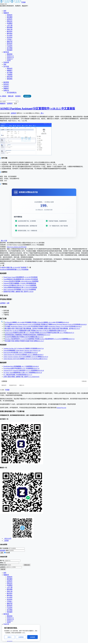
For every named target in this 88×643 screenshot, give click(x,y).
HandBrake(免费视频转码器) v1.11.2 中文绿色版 (14, 269)
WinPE (9, 60)
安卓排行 (6, 86)
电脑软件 (6, 13)
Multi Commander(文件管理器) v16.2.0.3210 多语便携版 (19, 289)
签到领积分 (27, 96)
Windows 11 (10, 55)
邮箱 (1, 562)
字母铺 (23, 2)
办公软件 (9, 35)
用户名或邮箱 (4, 548)
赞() (42, 113)
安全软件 (9, 37)
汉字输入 (9, 39)
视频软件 (9, 15)
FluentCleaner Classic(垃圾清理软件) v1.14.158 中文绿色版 (20, 277)
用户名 (2, 560)
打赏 (5, 240)
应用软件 (9, 19)
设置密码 (3, 567)
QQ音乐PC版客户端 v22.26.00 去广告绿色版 (13, 267)
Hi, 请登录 (3, 96)
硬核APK (21, 385)
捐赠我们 (9, 70)
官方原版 (9, 48)
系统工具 (9, 29)
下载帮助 (9, 74)
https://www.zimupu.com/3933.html (16, 247)
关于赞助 (9, 72)
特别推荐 (9, 50)
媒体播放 (9, 17)
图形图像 (9, 27)
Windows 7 (10, 59)
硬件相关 (9, 33)
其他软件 (9, 44)
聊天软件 (9, 31)
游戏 (4, 64)
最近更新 (6, 82)
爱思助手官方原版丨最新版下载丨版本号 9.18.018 (18, 291)
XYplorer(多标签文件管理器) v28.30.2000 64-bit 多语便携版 (20, 281)
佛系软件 (4, 385)
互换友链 (84, 381)
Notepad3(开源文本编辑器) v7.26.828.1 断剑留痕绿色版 (19, 283)
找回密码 (18, 96)
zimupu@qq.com (61, 407)
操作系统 (6, 52)
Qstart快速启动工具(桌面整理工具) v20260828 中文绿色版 (20, 279)
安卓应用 (6, 62)
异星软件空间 (12, 385)
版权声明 (9, 76)
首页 (4, 11)
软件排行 (6, 84)
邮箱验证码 (3, 565)
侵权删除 (9, 79)
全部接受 (32, 637)
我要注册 (10, 96)
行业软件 (9, 46)
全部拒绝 (21, 637)
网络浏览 (9, 21)
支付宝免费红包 (11, 92)
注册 (8, 303)
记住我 (8, 552)
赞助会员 (9, 68)
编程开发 (9, 41)
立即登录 (3, 303)
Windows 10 (10, 57)
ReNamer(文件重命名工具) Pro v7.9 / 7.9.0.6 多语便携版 (19, 285)
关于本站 (6, 66)
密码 (7, 550)
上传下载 (9, 25)
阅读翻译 (9, 23)
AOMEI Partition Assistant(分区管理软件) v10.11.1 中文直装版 (37, 108)
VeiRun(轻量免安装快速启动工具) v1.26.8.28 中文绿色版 (20, 287)
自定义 (9, 637)
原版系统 (9, 54)
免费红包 (6, 90)
